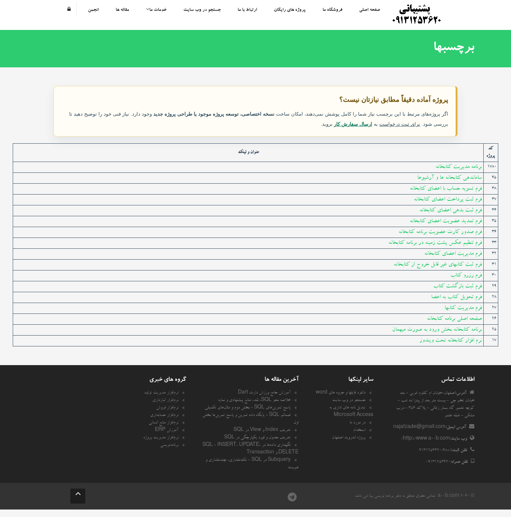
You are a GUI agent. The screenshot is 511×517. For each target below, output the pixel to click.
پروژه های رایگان (290, 10)
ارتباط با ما (247, 10)
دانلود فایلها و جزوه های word (340, 393)
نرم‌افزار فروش (167, 408)
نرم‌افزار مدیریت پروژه (160, 438)
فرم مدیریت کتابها (463, 308)
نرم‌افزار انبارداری (165, 400)
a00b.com (448, 496)
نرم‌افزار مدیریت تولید (161, 393)
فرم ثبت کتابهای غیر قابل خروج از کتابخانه (438, 264)
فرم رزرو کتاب (466, 275)
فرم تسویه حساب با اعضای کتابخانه (446, 189)
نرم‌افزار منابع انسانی (163, 423)
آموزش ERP (166, 430)
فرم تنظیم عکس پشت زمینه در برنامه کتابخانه (435, 243)
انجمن (93, 10)
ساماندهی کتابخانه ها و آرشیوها (449, 178)
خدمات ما (157, 10)
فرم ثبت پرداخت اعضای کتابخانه (448, 199)
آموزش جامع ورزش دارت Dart (264, 393)
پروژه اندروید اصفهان (348, 438)
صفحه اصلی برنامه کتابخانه (454, 319)
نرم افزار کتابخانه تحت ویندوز (450, 340)
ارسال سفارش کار (353, 124)
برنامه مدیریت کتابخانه (458, 167)
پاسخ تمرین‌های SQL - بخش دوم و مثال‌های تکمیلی (248, 408)
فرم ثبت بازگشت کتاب (457, 286)
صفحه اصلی (369, 10)
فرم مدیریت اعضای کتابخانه (453, 254)
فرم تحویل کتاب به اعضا (456, 297)
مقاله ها (122, 10)
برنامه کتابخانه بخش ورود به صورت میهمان (437, 330)
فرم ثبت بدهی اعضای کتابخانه (450, 210)
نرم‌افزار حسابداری (164, 415)
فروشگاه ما (332, 10)
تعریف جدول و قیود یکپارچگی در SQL (257, 438)
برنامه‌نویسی (169, 445)
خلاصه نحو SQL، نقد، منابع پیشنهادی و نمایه (254, 400)
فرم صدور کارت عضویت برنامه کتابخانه (440, 232)
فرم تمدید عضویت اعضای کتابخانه (446, 221)
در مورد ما (357, 423)
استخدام (359, 430)
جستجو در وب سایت (202, 10)
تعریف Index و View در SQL (262, 430)
